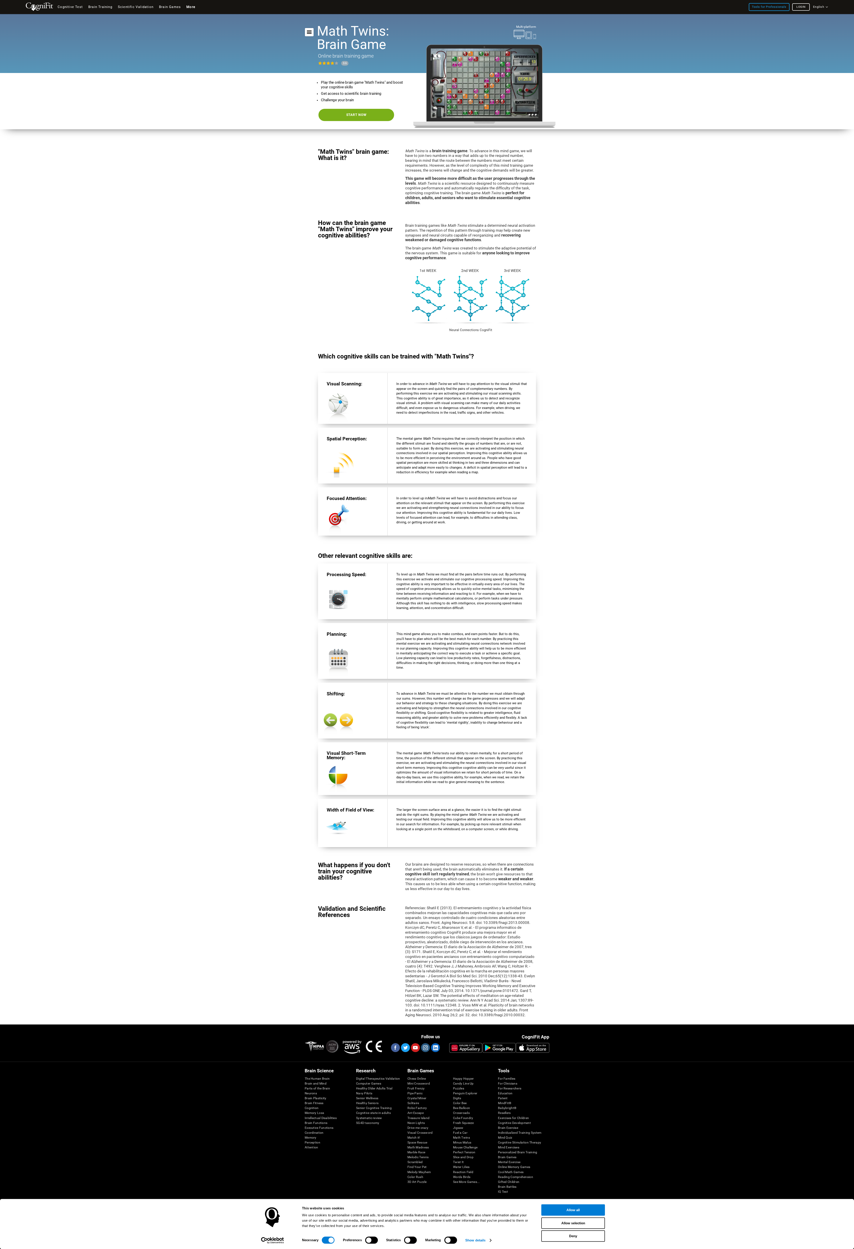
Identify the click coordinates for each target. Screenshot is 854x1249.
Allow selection (573, 1223)
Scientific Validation (135, 7)
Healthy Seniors (367, 1103)
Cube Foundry (463, 1118)
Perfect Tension (464, 1152)
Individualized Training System (519, 1132)
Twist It (458, 1162)
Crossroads (461, 1113)
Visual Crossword (420, 1132)
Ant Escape (415, 1113)
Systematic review (369, 1118)
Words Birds (461, 1177)
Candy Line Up (463, 1083)
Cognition (312, 1108)
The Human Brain (317, 1078)
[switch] (371, 1240)
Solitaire (413, 1103)
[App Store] (532, 1048)
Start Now (356, 115)
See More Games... (466, 1182)
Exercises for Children (513, 1118)
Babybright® (507, 1108)
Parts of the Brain (317, 1088)
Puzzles (458, 1088)
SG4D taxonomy (367, 1123)
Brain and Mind (315, 1083)
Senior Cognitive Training (374, 1108)
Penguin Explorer (465, 1093)
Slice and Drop (463, 1157)
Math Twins (461, 1137)
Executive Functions (319, 1128)
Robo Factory (417, 1108)
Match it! (413, 1137)
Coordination (314, 1132)
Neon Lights (416, 1123)
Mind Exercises (508, 1147)
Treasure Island (418, 1118)
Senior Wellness (367, 1098)
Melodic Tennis (418, 1157)
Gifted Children (508, 1182)
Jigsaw (458, 1128)
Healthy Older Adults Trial (374, 1088)
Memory (310, 1137)
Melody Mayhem (419, 1172)
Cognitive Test (70, 7)
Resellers (504, 1113)
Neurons (311, 1093)
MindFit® (504, 1103)
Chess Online (416, 1078)
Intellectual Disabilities (321, 1118)
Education (505, 1093)
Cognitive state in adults (373, 1113)
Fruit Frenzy (416, 1088)
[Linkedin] (435, 1047)
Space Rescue (417, 1142)
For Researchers (509, 1088)
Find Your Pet (417, 1167)
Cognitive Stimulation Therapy (519, 1142)
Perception (312, 1142)
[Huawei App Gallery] (465, 1048)
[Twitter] (405, 1047)
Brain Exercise (508, 1128)
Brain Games (507, 1157)
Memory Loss (314, 1113)
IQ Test (503, 1191)
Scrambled (415, 1162)
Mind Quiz (505, 1137)
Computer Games (368, 1083)
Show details (475, 1240)
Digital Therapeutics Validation (378, 1078)
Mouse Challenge (465, 1147)
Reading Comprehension (515, 1177)
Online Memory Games (514, 1167)
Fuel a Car (460, 1132)
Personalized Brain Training (517, 1152)
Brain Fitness (314, 1103)
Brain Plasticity (315, 1098)
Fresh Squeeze (463, 1123)
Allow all (573, 1210)
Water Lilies (461, 1167)
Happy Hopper (463, 1078)
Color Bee (460, 1103)
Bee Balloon (461, 1108)
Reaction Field (463, 1172)
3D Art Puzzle (417, 1182)
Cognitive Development (514, 1123)
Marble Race (416, 1152)
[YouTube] (415, 1047)
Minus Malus (462, 1142)
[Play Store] (499, 1048)
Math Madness (418, 1147)
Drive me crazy (417, 1128)
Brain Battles (507, 1186)
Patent (503, 1098)
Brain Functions (316, 1123)
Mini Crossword (418, 1083)
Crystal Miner (417, 1098)
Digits (457, 1098)
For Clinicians (507, 1083)
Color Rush (415, 1177)
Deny (573, 1236)
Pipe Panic (415, 1093)
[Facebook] (395, 1047)
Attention (311, 1147)
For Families (506, 1078)
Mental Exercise (509, 1162)
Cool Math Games (511, 1172)
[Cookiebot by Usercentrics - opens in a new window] (272, 1240)
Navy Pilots (364, 1093)
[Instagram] (425, 1047)
